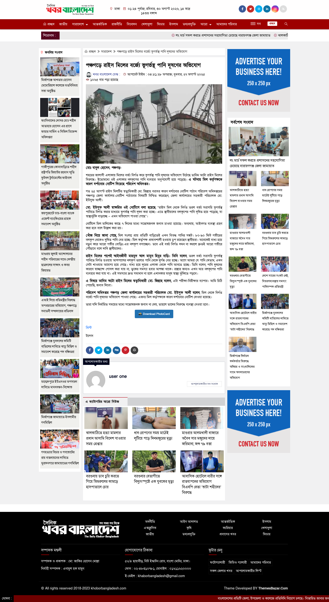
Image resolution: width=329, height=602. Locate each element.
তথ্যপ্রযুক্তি (189, 24)
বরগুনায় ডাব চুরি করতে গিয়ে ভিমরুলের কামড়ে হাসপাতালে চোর (102, 482)
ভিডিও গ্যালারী (238, 562)
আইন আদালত (189, 521)
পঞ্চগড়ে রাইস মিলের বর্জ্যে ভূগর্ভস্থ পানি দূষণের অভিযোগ (152, 51)
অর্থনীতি (150, 521)
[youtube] (275, 9)
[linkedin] (267, 9)
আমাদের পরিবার (226, 24)
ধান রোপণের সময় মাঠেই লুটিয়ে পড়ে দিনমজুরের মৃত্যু (272, 195)
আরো (203, 24)
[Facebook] (89, 350)
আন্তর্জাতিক (100, 24)
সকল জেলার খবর (221, 571)
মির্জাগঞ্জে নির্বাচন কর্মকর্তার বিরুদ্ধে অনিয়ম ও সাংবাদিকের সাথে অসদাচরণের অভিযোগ (242, 367)
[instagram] (258, 9)
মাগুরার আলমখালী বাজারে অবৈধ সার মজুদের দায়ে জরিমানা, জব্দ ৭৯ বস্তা (200, 438)
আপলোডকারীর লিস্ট (248, 571)
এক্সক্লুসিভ (150, 528)
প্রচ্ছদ (50, 24)
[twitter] (250, 9)
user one (118, 376)
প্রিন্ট (89, 328)
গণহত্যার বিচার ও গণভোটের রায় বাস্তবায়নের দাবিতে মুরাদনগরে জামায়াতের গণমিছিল (60, 457)
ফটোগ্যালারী (217, 562)
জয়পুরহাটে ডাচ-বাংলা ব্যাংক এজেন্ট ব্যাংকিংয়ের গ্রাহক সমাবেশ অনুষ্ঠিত (57, 218)
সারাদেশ (106, 51)
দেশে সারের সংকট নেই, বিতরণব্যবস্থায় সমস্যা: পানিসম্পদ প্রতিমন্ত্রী (275, 281)
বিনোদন (132, 24)
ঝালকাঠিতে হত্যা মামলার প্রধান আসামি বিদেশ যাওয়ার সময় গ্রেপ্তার (106, 438)
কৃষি (189, 528)
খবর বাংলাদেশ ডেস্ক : (106, 74)
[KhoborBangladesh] (70, 9)
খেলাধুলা (146, 24)
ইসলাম (173, 24)
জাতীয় (63, 24)
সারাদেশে (78, 24)
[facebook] (242, 9)
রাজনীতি (117, 24)
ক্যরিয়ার (228, 528)
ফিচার (160, 24)
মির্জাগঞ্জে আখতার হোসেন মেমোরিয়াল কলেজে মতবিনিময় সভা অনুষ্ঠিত (59, 85)
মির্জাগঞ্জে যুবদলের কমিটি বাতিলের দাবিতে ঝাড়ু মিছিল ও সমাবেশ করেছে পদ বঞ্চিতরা (59, 346)
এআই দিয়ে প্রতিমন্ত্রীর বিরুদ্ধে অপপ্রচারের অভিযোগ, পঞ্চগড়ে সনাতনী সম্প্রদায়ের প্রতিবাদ (59, 305)
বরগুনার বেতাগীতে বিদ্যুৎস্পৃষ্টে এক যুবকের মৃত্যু (243, 281)
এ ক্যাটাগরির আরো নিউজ (102, 401)
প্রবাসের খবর (228, 534)
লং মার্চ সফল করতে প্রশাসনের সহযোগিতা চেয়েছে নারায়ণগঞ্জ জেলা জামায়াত (199, 35)
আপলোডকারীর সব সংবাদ (204, 384)
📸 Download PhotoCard (154, 314)
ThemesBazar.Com (273, 588)
